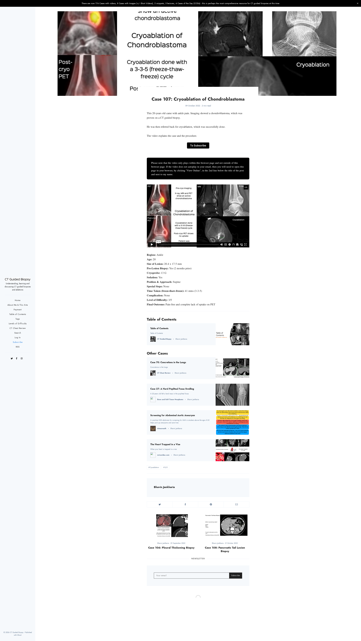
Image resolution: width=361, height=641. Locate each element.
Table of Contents (17, 314)
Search (17, 333)
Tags (18, 319)
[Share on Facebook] (185, 504)
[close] (357, 3)
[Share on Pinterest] (211, 504)
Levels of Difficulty (18, 323)
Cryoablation (154, 467)
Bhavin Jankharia (164, 487)
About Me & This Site (17, 305)
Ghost (19, 635)
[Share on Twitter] (159, 504)
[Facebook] (16, 357)
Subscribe (18, 342)
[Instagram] (21, 357)
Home (17, 300)
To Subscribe (198, 145)
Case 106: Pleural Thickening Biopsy (171, 547)
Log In (18, 337)
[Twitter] (12, 357)
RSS (18, 347)
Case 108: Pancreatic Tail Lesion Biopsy (225, 549)
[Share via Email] (236, 504)
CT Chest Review (18, 328)
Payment (18, 309)
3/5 (166, 467)
